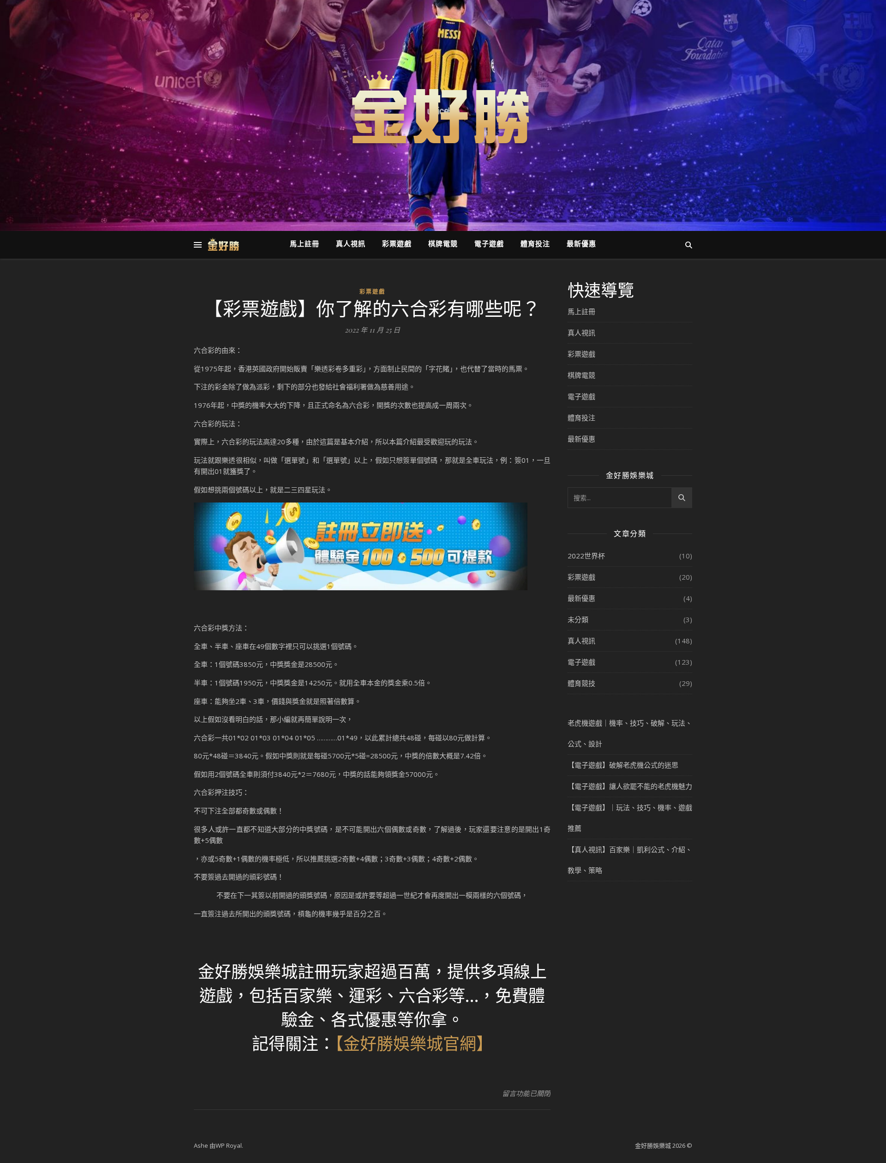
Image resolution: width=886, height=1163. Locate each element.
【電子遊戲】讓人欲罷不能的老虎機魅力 (630, 786)
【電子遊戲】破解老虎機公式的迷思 (623, 764)
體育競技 (581, 683)
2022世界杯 (586, 555)
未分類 (578, 619)
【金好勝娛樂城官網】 (414, 1043)
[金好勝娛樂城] (443, 110)
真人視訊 (350, 244)
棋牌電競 (443, 244)
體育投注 (535, 244)
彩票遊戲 (397, 244)
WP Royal (229, 1145)
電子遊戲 (489, 244)
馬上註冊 (304, 244)
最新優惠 (581, 244)
